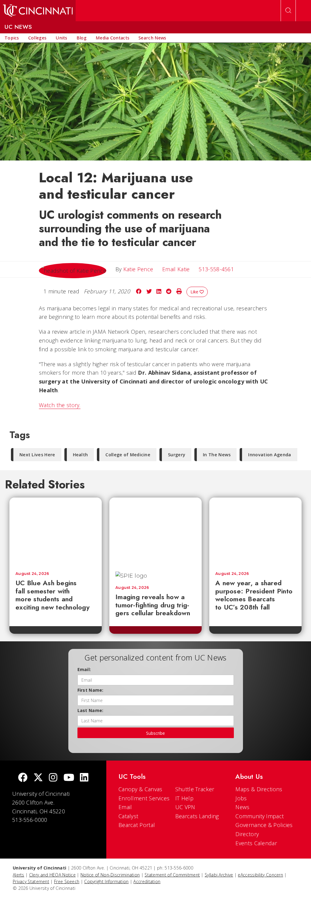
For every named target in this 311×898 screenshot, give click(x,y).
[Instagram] (53, 778)
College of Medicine (127, 454)
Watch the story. (59, 405)
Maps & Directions (258, 789)
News (242, 807)
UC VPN (185, 807)
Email (125, 807)
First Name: (90, 690)
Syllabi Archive (219, 875)
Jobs (241, 798)
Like (195, 292)
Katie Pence (138, 269)
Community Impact (259, 816)
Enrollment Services (144, 798)
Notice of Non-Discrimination (110, 875)
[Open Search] (288, 10)
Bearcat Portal (136, 825)
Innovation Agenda (269, 454)
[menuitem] (12, 37)
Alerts (18, 875)
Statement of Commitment (172, 875)
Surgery (176, 454)
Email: (84, 669)
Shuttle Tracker (194, 789)
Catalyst (128, 816)
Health (80, 454)
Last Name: (90, 710)
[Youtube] (68, 778)
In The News (217, 454)
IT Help (184, 798)
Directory (247, 834)
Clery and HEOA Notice (52, 875)
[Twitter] (38, 778)
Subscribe (155, 733)
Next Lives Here (37, 454)
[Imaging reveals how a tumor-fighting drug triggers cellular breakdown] (155, 531)
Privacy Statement (31, 881)
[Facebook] (23, 778)
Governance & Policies (263, 825)
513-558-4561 (216, 269)
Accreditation (146, 881)
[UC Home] (38, 10)
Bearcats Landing (197, 816)
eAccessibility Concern (260, 875)
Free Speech (66, 881)
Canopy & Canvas (140, 789)
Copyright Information (106, 881)
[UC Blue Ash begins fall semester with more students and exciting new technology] (55, 531)
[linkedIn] (84, 778)
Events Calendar (256, 843)
